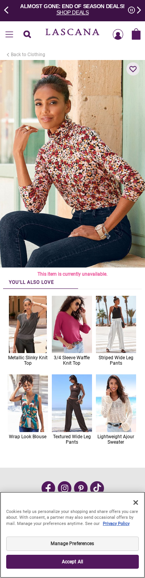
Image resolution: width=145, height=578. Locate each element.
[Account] (118, 34)
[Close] (135, 502)
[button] (133, 68)
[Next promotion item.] (136, 9)
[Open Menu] (9, 34)
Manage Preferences (72, 543)
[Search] (27, 34)
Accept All (72, 561)
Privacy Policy (116, 523)
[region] (72, 535)
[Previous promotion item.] (8, 9)
